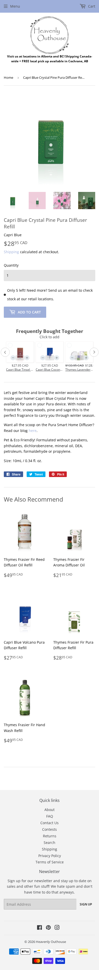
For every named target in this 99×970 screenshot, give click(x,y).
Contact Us (49, 822)
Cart (91, 6)
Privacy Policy (49, 855)
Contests (49, 829)
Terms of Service (50, 862)
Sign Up (86, 904)
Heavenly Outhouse (51, 941)
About (49, 809)
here (33, 430)
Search (49, 842)
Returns (49, 836)
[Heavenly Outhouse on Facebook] (39, 928)
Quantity (11, 265)
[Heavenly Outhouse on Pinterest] (48, 928)
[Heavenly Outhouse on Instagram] (57, 928)
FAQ (49, 816)
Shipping (11, 251)
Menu (15, 6)
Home (8, 77)
